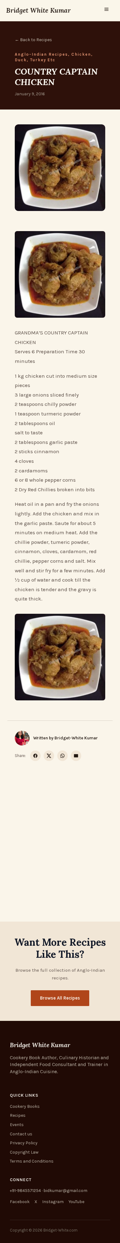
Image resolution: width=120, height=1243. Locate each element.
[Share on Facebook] (35, 756)
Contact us (21, 1134)
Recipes (18, 1115)
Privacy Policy (24, 1143)
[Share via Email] (76, 756)
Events (17, 1124)
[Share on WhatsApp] (62, 756)
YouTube (76, 1201)
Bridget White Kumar (38, 10)
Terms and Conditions (32, 1161)
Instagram (53, 1201)
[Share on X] (49, 756)
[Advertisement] (60, 834)
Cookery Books (25, 1106)
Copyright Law (24, 1152)
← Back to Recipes (33, 39)
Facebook (20, 1201)
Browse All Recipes (60, 998)
